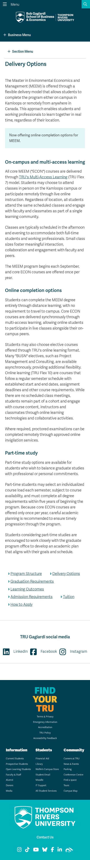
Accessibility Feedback (45, 738)
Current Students (15, 758)
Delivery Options (66, 573)
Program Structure (26, 573)
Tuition (68, 596)
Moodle (39, 780)
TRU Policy (45, 732)
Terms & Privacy (45, 716)
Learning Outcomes (27, 589)
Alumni (9, 780)
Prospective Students (17, 764)
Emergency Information (45, 722)
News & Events (71, 764)
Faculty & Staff (13, 774)
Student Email (43, 774)
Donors (9, 785)
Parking (68, 769)
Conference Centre (73, 774)
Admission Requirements (31, 596)
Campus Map (70, 791)
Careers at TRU (72, 758)
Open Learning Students (18, 769)
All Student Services (46, 791)
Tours (66, 785)
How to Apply (21, 604)
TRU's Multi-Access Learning (43, 177)
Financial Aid (42, 758)
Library (39, 764)
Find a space (70, 780)
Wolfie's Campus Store (47, 769)
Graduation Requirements (32, 581)
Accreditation (45, 727)
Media (9, 791)
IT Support (41, 785)
